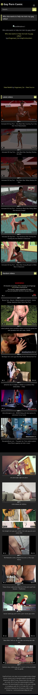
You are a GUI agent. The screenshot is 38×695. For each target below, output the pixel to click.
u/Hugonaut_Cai (13, 38)
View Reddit (8, 87)
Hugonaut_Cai (19, 87)
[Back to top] (32, 689)
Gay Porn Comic (13, 4)
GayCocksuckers (26, 38)
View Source (30, 87)
